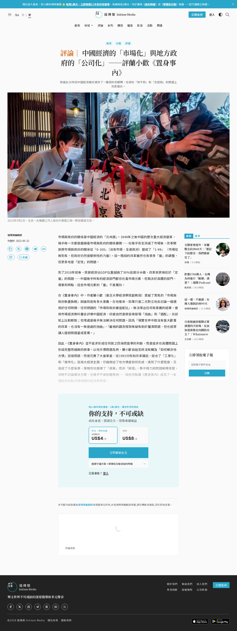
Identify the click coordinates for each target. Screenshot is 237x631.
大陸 (118, 43)
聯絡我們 (187, 584)
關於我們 (172, 584)
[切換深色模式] (219, 15)
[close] (233, 4)
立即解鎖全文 (118, 452)
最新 (189, 236)
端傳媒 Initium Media (31, 620)
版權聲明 (187, 589)
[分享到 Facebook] (27, 249)
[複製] (10, 249)
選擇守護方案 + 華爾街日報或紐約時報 (112, 464)
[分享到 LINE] (43, 249)
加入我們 (202, 584)
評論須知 (70, 548)
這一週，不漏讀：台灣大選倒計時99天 (196, 301)
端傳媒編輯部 (85, 504)
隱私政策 (53, 620)
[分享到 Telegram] (35, 249)
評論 (128, 43)
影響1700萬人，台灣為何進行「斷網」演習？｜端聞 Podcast (197, 278)
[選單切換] (92, 25)
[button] (87, 25)
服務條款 (66, 620)
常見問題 (172, 589)
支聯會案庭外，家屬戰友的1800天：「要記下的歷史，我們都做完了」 (198, 251)
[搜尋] (226, 15)
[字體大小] (17, 15)
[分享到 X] (18, 249)
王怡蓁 (187, 339)
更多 (197, 236)
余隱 (186, 262)
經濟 (109, 43)
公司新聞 (202, 589)
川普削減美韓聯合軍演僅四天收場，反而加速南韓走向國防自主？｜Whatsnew (196, 328)
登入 (106, 473)
